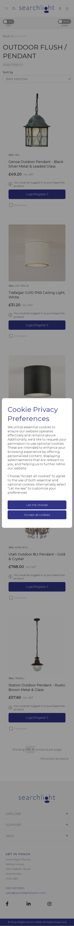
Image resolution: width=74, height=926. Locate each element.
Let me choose (37, 505)
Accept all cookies (37, 515)
